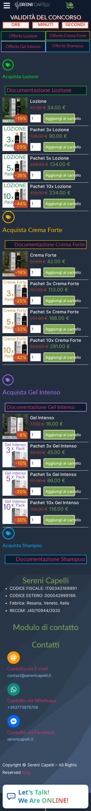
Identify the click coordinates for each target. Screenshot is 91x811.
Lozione (38, 101)
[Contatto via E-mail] (13, 657)
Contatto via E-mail (27, 669)
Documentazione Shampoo (50, 559)
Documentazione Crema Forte (49, 244)
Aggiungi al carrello (60, 118)
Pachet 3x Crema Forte (54, 283)
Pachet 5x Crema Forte (54, 311)
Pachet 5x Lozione (49, 158)
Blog (26, 772)
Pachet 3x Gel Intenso (53, 445)
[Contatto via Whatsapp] (13, 689)
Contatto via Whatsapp (31, 700)
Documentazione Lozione (39, 90)
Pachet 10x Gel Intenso (54, 502)
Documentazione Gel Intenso (41, 407)
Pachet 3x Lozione (49, 129)
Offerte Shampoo (67, 46)
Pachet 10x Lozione (50, 186)
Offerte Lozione (23, 36)
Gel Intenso (42, 417)
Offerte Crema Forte (68, 36)
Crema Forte (43, 255)
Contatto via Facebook (31, 732)
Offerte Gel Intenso (23, 47)
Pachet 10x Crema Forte (55, 340)
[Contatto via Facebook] (13, 721)
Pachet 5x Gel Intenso (53, 474)
